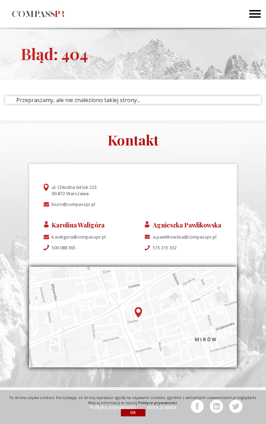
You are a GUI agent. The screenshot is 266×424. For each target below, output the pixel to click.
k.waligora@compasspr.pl (79, 237)
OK (133, 412)
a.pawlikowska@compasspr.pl (184, 237)
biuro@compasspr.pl (73, 204)
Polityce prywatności (157, 402)
